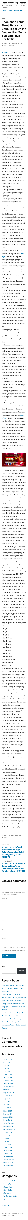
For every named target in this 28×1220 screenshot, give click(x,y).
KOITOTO (6, 52)
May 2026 (6, 1068)
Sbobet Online (8, 1187)
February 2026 (8, 1077)
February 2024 (8, 1150)
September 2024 (9, 1129)
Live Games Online (10, 10)
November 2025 (8, 1087)
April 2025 (7, 1108)
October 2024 (8, 1126)
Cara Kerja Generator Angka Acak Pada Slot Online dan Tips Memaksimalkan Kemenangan (13, 1016)
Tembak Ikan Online (10, 1196)
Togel (5, 837)
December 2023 (8, 1157)
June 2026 (6, 1065)
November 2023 (8, 1160)
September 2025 (9, 1093)
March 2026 (7, 1074)
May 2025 (6, 1105)
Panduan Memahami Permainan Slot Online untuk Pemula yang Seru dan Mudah (13, 988)
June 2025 (6, 1102)
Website (4, 938)
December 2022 (8, 1166)
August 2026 (7, 1059)
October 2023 (8, 1163)
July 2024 (6, 1135)
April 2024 (7, 1144)
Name (4, 920)
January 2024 (8, 1154)
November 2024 (8, 1123)
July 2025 (6, 1099)
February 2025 (8, 1114)
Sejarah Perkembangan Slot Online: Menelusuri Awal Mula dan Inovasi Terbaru (14, 1025)
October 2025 (8, 1090)
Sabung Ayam (8, 1184)
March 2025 (7, 1111)
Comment (5, 898)
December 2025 (8, 1083)
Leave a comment (9, 45)
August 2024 (7, 1132)
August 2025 (7, 1096)
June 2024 (6, 1138)
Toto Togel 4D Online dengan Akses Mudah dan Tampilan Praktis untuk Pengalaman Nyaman (14, 997)
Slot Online (7, 1193)
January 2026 (8, 1080)
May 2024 (6, 1141)
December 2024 (8, 1120)
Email (4, 929)
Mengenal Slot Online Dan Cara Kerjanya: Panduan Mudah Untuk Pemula (13, 1007)
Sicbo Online (7, 1190)
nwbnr (5, 43)
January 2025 (8, 1117)
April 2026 (7, 1071)
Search (4, 966)
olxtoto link (6, 1206)
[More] (21, 11)
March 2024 (7, 1147)
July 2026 (6, 1062)
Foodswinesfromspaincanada (10, 1213)
